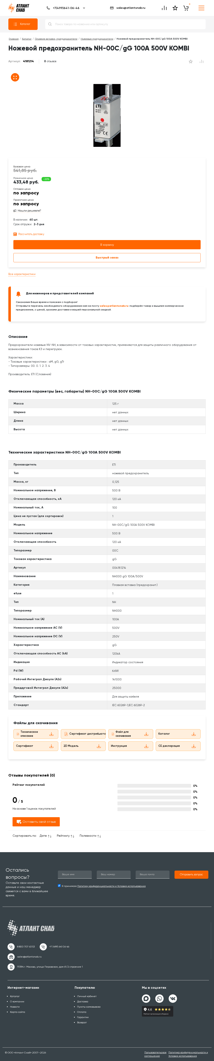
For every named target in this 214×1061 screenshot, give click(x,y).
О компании (17, 1001)
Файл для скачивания (123, 733)
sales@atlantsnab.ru (130, 8)
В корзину (107, 244)
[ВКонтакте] (173, 996)
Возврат (82, 1022)
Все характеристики (22, 274)
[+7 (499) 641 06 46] (54, 946)
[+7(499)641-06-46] (65, 8)
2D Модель (71, 745)
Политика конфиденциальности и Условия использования (188, 1054)
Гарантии (83, 1017)
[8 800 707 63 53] (21, 946)
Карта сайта (17, 1012)
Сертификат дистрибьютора (89, 733)
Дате (43, 835)
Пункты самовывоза (89, 1006)
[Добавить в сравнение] (190, 61)
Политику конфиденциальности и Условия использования (111, 886)
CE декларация (169, 745)
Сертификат (24, 745)
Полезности (88, 835)
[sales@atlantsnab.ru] (25, 956)
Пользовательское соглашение (155, 1054)
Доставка (82, 1001)
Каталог (25, 24)
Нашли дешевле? (29, 210)
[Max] (146, 998)
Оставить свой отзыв (39, 822)
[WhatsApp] (159, 996)
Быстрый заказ (107, 257)
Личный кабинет (87, 996)
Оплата (81, 1012)
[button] (191, 875)
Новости (15, 1006)
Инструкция (119, 745)
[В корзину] (186, 8)
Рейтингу (63, 835)
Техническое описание (29, 733)
